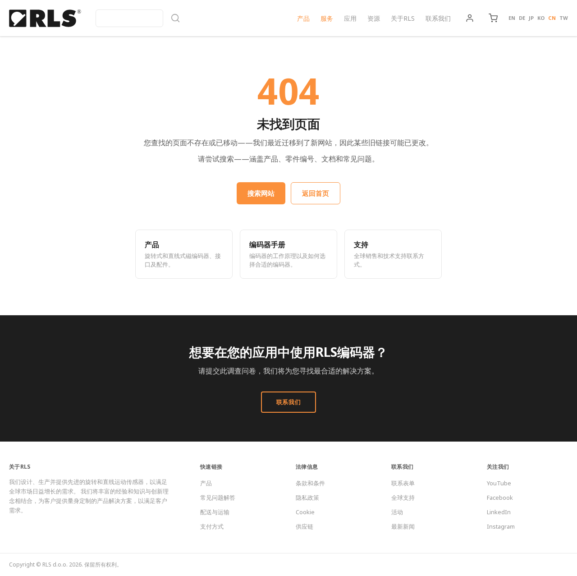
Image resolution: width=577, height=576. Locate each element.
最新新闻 (403, 526)
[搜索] (138, 18)
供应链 (304, 526)
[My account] (470, 18)
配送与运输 (214, 512)
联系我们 (438, 18)
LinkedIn (499, 512)
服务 (327, 18)
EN (511, 17)
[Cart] (493, 18)
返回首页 (315, 193)
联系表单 (403, 483)
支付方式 (212, 526)
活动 (397, 512)
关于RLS (403, 18)
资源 (373, 18)
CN (552, 17)
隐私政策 (307, 497)
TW (563, 17)
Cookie (305, 512)
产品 (303, 18)
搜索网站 (261, 193)
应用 (350, 18)
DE (522, 17)
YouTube (499, 483)
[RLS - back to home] (45, 18)
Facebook (500, 497)
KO (541, 17)
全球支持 (403, 497)
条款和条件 (310, 483)
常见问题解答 (217, 497)
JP (531, 17)
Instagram (501, 526)
